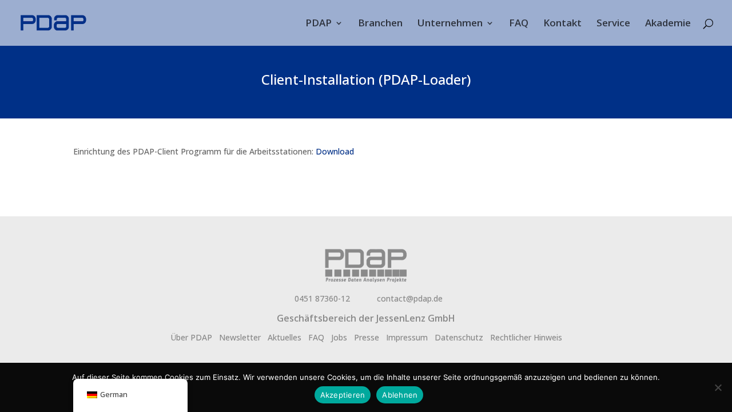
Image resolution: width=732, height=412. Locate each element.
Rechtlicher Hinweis (526, 337)
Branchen (380, 24)
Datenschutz (459, 337)
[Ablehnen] (717, 387)
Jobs (339, 337)
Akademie (668, 24)
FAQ (518, 24)
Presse (366, 337)
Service (613, 24)
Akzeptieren (342, 394)
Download (335, 151)
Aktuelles (284, 337)
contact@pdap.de (410, 298)
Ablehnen (399, 394)
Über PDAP (191, 337)
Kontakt (562, 24)
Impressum (407, 337)
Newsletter (240, 337)
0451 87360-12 (322, 298)
